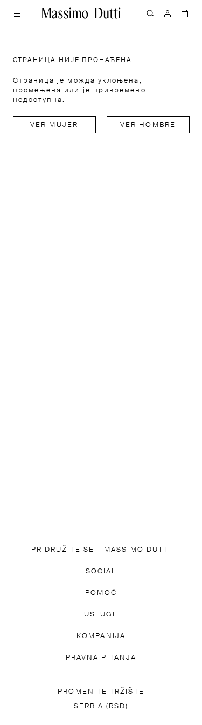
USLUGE (101, 614)
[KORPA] (184, 12)
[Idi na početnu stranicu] (81, 13)
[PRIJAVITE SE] (167, 12)
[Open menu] (17, 12)
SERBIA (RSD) (101, 706)
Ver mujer (54, 124)
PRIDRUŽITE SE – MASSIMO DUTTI (101, 549)
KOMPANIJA (101, 636)
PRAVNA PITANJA (101, 657)
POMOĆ (100, 593)
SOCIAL (101, 571)
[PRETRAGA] (150, 12)
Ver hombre (148, 124)
